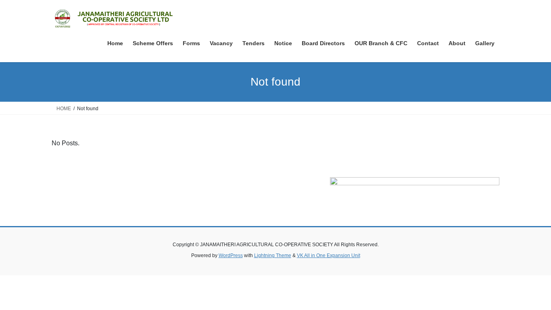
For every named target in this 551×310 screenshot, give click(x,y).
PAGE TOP (530, 294)
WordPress (231, 255)
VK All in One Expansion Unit (328, 255)
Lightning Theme (272, 255)
